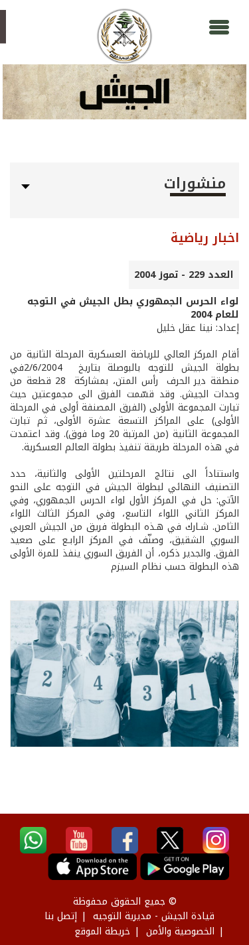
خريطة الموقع (102, 931)
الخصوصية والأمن (180, 931)
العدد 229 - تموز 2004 (184, 275)
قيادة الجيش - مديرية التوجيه (153, 916)
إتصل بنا (60, 916)
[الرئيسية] (124, 36)
